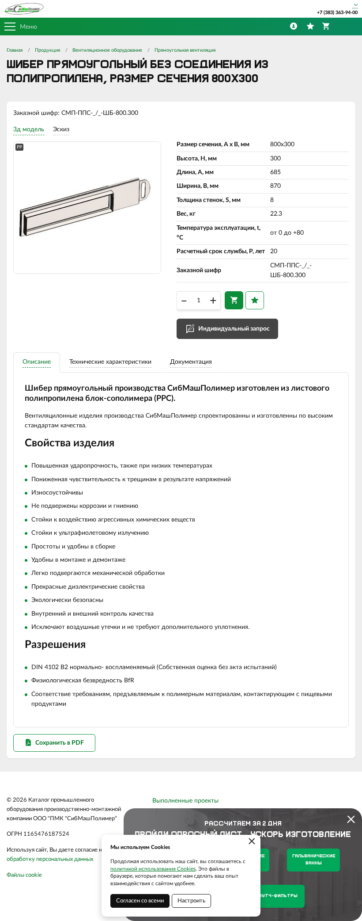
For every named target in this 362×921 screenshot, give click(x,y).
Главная (15, 50)
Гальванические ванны (313, 860)
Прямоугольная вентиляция (185, 50)
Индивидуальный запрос (234, 329)
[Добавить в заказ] (234, 300)
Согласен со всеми (140, 901)
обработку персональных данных (50, 859)
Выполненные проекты (185, 801)
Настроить (191, 901)
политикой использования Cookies (153, 869)
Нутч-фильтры (278, 896)
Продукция (47, 50)
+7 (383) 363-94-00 (337, 12)
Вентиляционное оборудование (107, 50)
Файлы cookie (24, 875)
